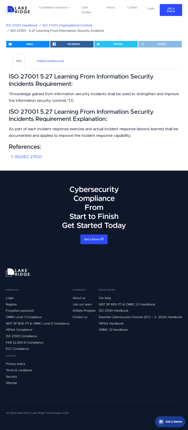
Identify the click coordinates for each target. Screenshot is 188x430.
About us (79, 298)
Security (11, 376)
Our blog (105, 298)
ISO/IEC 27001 (28, 157)
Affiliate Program (84, 310)
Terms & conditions (19, 370)
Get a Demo (171, 10)
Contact (132, 7)
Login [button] (150, 8)
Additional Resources (50, 61)
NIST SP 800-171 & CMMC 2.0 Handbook (127, 304)
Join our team (82, 304)
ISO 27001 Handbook (22, 25)
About (110, 7)
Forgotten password (20, 310)
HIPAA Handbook (111, 323)
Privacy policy (15, 363)
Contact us (80, 317)
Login (10, 298)
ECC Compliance (17, 348)
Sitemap (11, 383)
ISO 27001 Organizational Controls (67, 25)
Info (18, 61)
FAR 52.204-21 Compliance (24, 342)
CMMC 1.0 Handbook (113, 329)
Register (11, 304)
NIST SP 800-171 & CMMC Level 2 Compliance (37, 323)
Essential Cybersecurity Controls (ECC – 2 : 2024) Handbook (140, 317)
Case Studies (86, 10)
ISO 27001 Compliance (21, 336)
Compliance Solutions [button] (53, 7)
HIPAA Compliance (19, 329)
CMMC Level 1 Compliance (24, 317)
